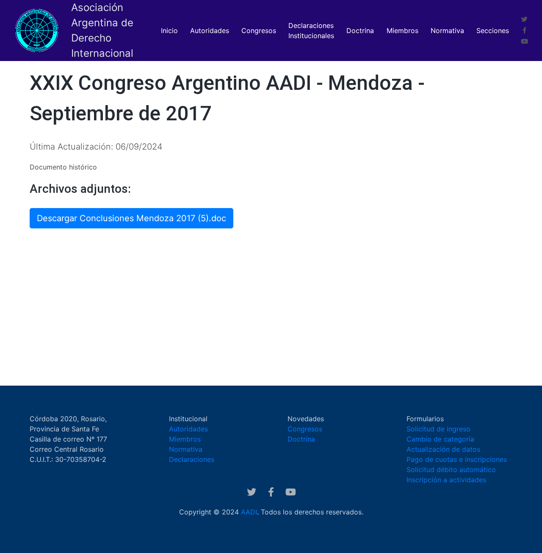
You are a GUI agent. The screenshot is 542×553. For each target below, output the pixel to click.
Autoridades (209, 30)
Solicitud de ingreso (438, 429)
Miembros (402, 30)
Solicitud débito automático (451, 469)
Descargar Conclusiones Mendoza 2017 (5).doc (131, 218)
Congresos (258, 30)
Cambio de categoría (440, 439)
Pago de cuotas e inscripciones (456, 459)
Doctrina (360, 30)
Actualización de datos (443, 449)
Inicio (169, 30)
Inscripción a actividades (446, 479)
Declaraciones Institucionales (311, 30)
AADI (249, 512)
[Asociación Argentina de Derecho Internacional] (37, 30)
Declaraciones (191, 459)
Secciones (492, 30)
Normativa (447, 30)
